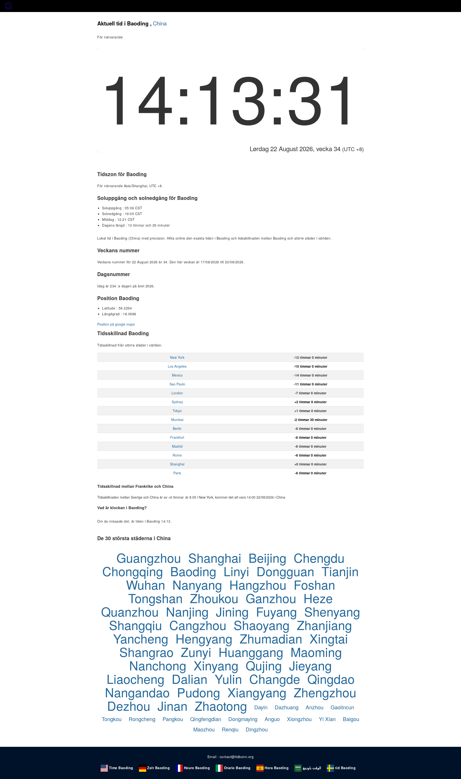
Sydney (177, 401)
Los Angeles (177, 366)
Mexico (177, 375)
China (160, 23)
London (177, 392)
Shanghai (177, 464)
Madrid (177, 446)
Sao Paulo (177, 384)
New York (177, 357)
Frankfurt (177, 437)
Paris (177, 472)
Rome (177, 455)
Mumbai (177, 419)
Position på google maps (116, 324)
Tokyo (177, 410)
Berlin (177, 428)
